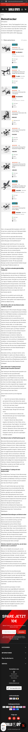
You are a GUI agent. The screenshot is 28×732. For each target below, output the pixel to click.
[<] (1, 1)
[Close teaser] (19, 722)
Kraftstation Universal (17, 49)
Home (2, 14)
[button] (6, 9)
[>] (26, 1)
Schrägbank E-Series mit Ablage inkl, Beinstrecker (18, 72)
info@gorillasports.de (14, 683)
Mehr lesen (19, 32)
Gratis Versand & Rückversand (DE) (15, 1)
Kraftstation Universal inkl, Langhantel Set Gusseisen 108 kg (19, 165)
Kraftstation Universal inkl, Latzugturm (19, 92)
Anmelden (21, 632)
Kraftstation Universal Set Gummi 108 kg (18, 130)
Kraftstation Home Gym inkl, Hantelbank (19, 113)
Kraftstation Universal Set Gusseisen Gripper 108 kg (18, 147)
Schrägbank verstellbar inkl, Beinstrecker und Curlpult (19, 186)
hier (17, 639)
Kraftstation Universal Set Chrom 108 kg (18, 208)
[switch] (3, 729)
